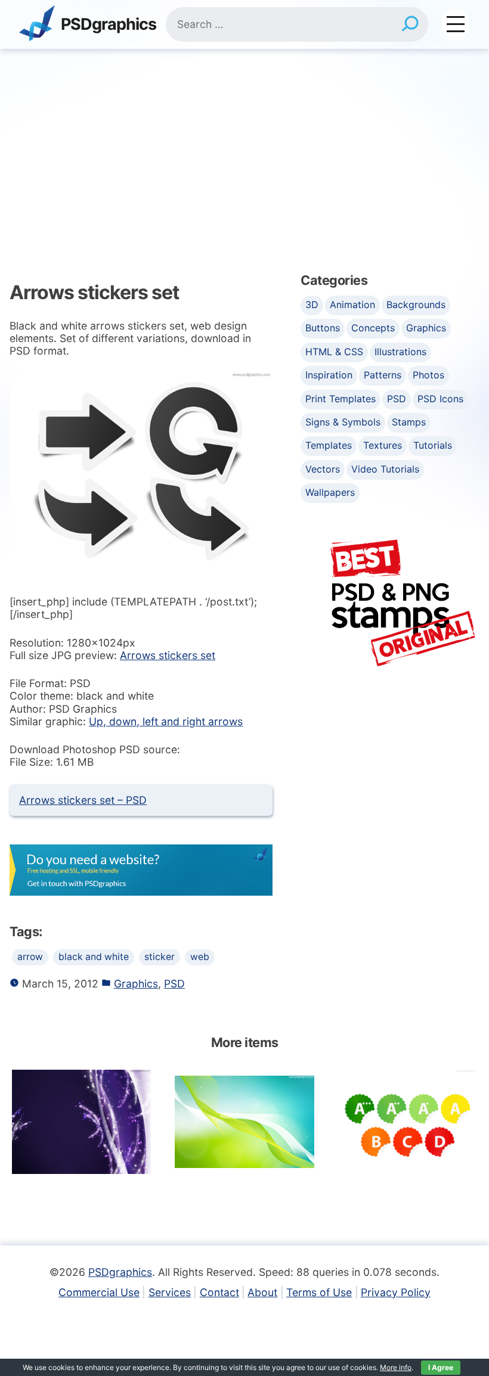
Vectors (322, 469)
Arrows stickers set (167, 655)
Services (169, 1292)
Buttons (322, 328)
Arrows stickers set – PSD (83, 800)
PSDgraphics (108, 25)
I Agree (440, 1367)
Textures (382, 445)
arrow (30, 956)
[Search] (410, 24)
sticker (159, 956)
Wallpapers (330, 492)
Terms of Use (319, 1292)
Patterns (382, 375)
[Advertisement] (244, 138)
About (262, 1292)
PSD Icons (440, 399)
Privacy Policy (396, 1292)
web (199, 956)
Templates (328, 445)
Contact (219, 1292)
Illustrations (400, 352)
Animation (352, 304)
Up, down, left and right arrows (166, 721)
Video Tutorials (385, 469)
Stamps (409, 422)
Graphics (136, 983)
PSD (174, 983)
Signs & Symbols (342, 422)
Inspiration (328, 375)
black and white (93, 956)
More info (395, 1367)
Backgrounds (415, 304)
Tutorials (432, 445)
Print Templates (340, 399)
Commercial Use (99, 1292)
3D (311, 304)
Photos (428, 375)
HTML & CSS (334, 352)
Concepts (373, 328)
